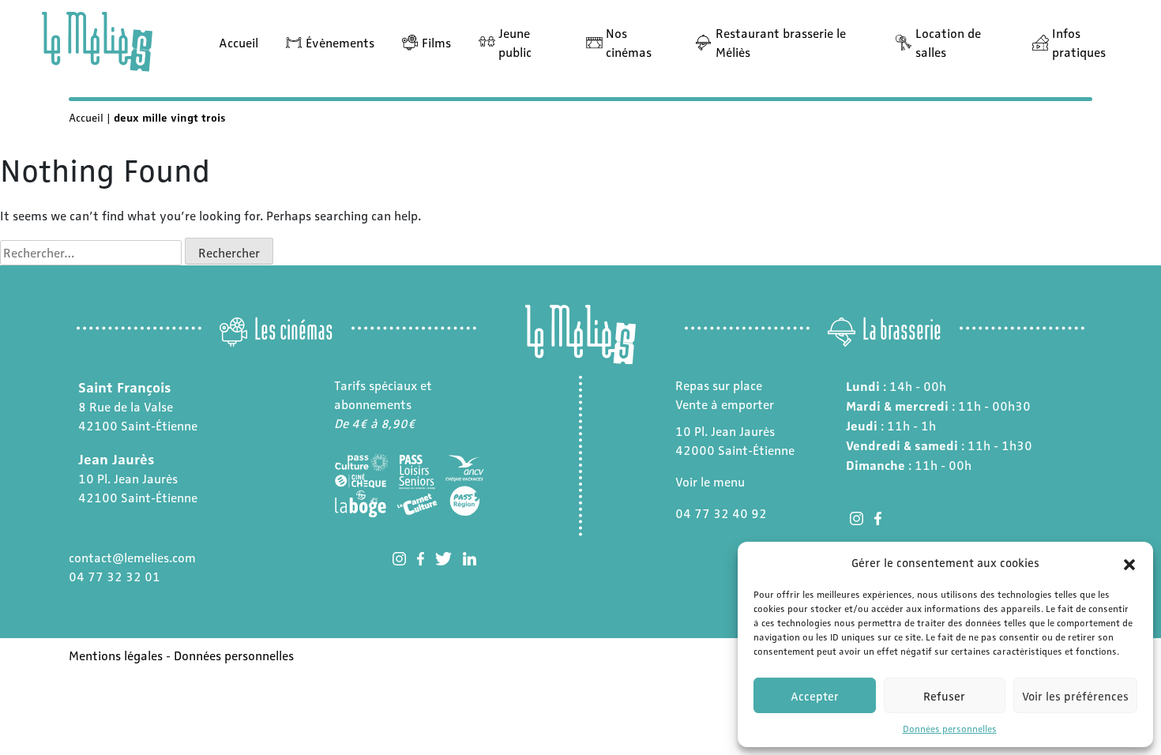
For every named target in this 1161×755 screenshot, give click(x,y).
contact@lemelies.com (132, 557)
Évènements (340, 42)
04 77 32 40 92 (721, 513)
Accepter (815, 696)
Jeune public (515, 42)
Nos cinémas (629, 42)
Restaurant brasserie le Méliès (781, 42)
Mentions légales (116, 655)
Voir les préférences (1075, 696)
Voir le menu (710, 481)
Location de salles (948, 42)
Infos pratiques (1079, 42)
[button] (1129, 562)
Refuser (944, 696)
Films (436, 42)
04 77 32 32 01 (114, 576)
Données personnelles (950, 728)
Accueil (238, 42)
